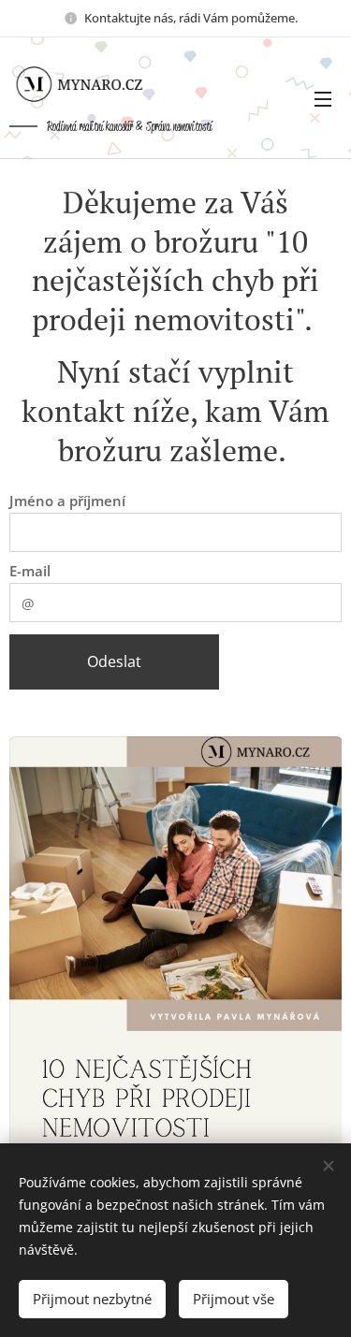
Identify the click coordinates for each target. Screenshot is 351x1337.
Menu (323, 98)
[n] (93, 84)
